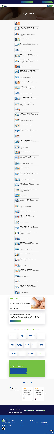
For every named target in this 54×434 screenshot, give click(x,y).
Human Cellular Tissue (23, 425)
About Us (13, 421)
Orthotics (31, 421)
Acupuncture (22, 420)
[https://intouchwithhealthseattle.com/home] (4, 6)
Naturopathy (31, 420)
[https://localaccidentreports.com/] (6, 428)
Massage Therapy (32, 425)
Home (13, 420)
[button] (45, 394)
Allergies (22, 421)
